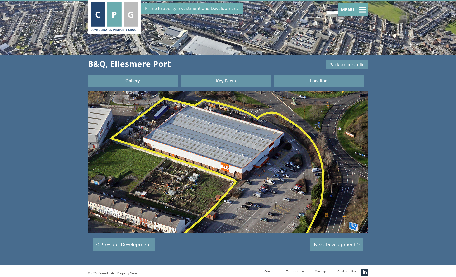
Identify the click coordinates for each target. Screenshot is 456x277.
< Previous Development (123, 244)
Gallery (132, 80)
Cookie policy (346, 271)
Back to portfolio (347, 64)
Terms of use (295, 271)
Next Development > (337, 244)
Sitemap (320, 271)
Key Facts (226, 80)
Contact (269, 271)
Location (319, 80)
